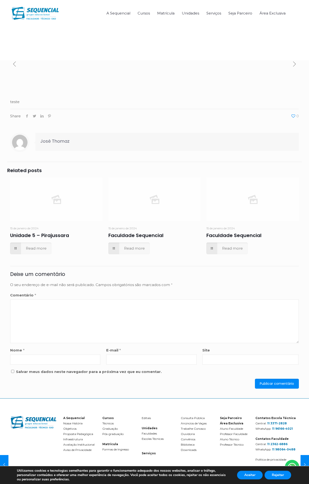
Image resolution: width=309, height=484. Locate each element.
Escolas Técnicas (153, 439)
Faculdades (149, 433)
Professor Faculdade (233, 434)
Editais (146, 418)
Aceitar (249, 475)
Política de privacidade (270, 459)
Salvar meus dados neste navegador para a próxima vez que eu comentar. (89, 371)
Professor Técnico (232, 444)
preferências (59, 479)
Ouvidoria (188, 434)
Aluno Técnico (229, 439)
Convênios (188, 439)
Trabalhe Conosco (193, 428)
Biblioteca (188, 444)
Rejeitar (278, 475)
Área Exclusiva (231, 423)
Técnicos (108, 423)
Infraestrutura (73, 439)
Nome (17, 350)
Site (206, 350)
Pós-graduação (113, 434)
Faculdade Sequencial (135, 235)
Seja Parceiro (231, 418)
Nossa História (73, 423)
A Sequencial (74, 418)
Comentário (23, 295)
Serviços (149, 453)
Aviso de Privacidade (77, 450)
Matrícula (110, 444)
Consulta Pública (193, 418)
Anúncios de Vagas (194, 423)
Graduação (110, 428)
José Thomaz (55, 141)
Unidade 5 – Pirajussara (39, 235)
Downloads (189, 450)
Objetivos (70, 428)
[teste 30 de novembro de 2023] (4, 464)
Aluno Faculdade (231, 428)
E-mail (113, 350)
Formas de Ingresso (115, 449)
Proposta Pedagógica (78, 434)
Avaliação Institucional (79, 444)
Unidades (149, 428)
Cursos (108, 418)
